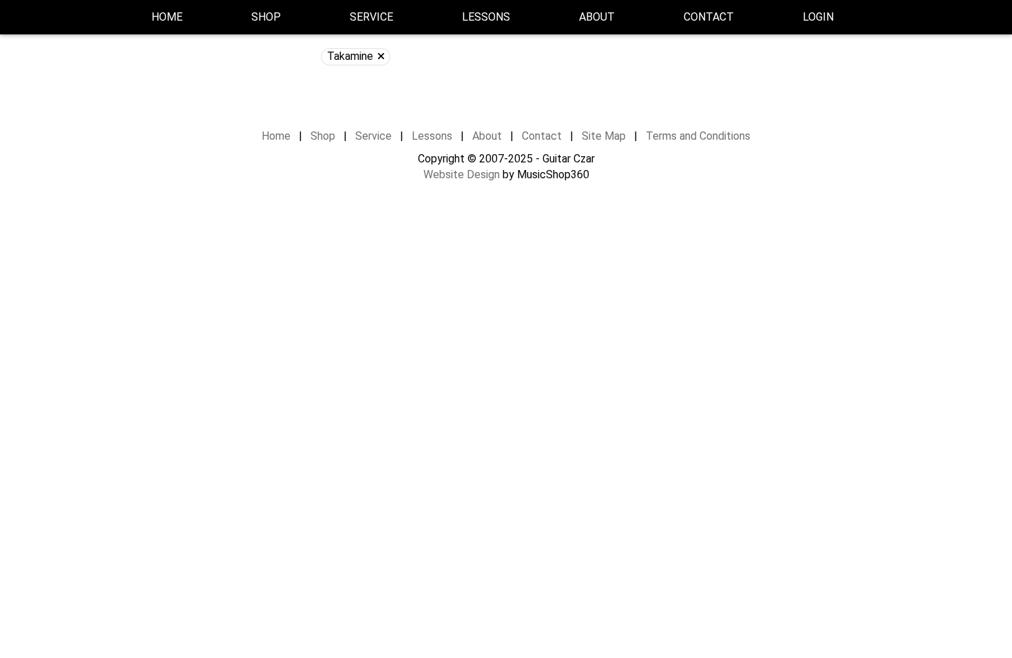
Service (373, 135)
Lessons (486, 16)
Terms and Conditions (698, 135)
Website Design (461, 174)
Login (818, 16)
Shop (266, 16)
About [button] (597, 16)
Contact (709, 16)
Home (166, 16)
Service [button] (371, 16)
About (487, 135)
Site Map (604, 135)
